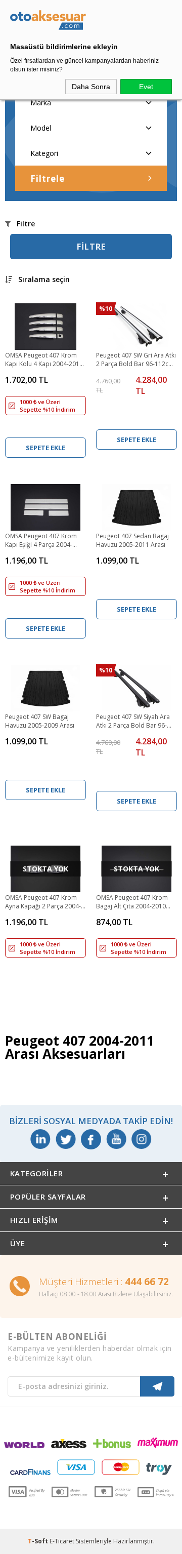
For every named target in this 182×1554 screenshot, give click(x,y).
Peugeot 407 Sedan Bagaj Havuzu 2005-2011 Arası (132, 540)
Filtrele (47, 178)
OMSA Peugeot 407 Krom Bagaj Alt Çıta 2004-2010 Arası (132, 902)
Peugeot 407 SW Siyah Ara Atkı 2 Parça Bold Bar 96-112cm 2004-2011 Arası (133, 721)
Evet (146, 87)
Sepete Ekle (45, 447)
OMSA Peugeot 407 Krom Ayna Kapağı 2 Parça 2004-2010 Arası (43, 902)
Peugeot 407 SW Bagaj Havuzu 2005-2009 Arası (39, 721)
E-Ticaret (62, 1541)
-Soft (39, 1541)
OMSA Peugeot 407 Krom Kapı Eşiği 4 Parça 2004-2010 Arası (41, 541)
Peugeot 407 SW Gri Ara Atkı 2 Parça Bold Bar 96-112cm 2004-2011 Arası (136, 360)
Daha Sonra (91, 87)
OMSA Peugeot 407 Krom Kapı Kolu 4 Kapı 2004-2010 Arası (44, 360)
